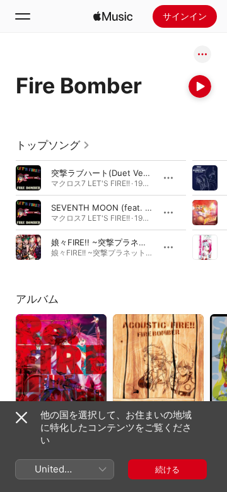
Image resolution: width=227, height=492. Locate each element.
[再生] (200, 86)
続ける (167, 469)
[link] (53, 145)
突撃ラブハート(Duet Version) (108, 173)
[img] (112, 16)
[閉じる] (21, 417)
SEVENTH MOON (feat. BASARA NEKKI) (128, 207)
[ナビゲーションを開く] (23, 16)
